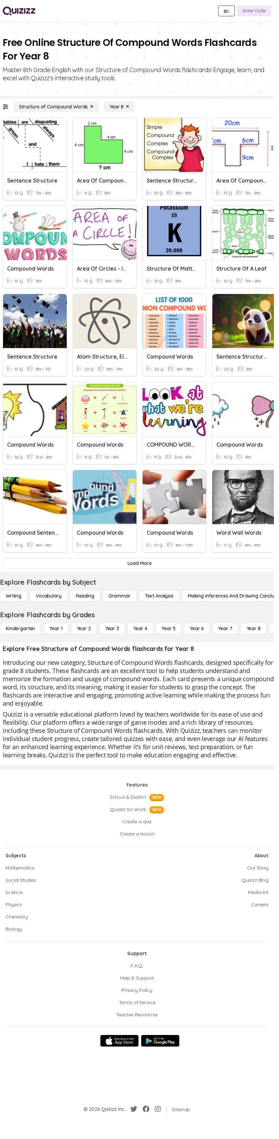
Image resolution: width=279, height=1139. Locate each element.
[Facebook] (146, 1109)
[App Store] (119, 1041)
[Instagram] (158, 1109)
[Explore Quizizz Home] (19, 10)
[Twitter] (133, 1109)
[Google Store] (160, 1041)
